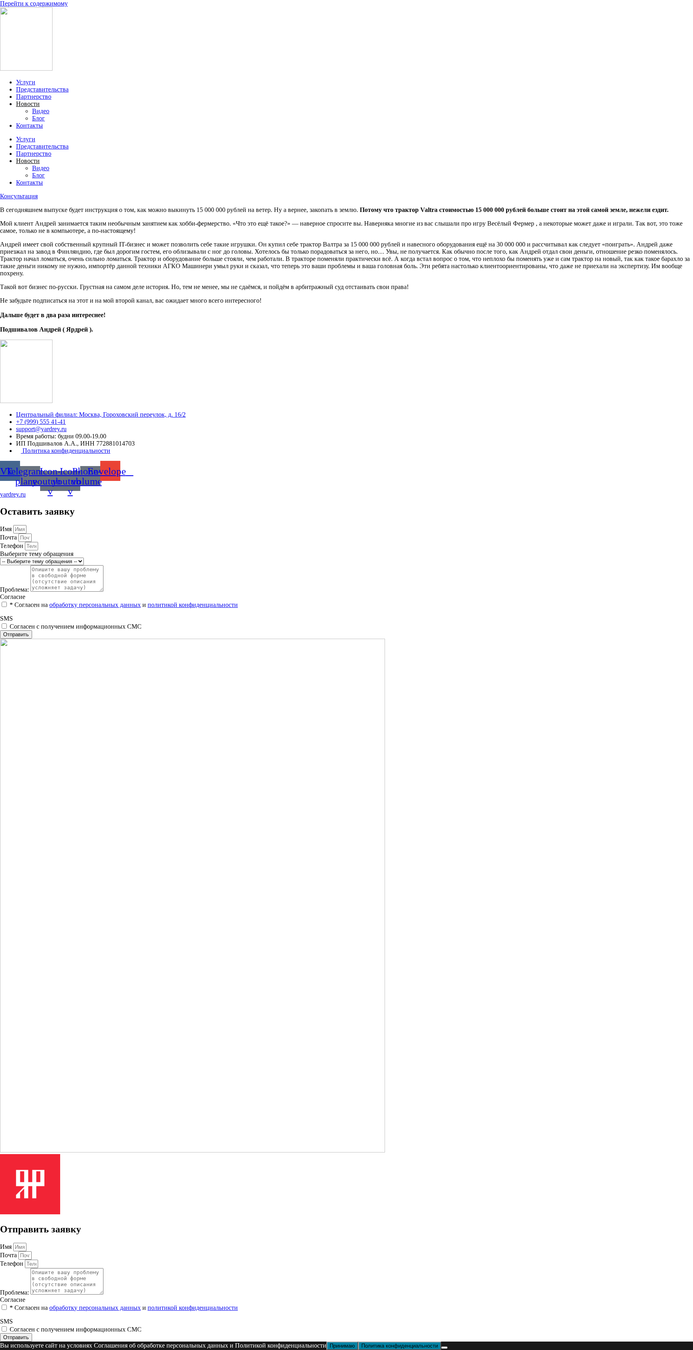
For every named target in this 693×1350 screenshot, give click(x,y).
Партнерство (33, 96)
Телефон (12, 545)
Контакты (29, 125)
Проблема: (15, 589)
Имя (6, 528)
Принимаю (342, 1346)
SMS (6, 618)
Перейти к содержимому (34, 3)
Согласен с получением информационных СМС (76, 626)
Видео (40, 111)
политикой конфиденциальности (193, 604)
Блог (38, 118)
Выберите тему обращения (36, 553)
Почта (9, 537)
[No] (444, 1347)
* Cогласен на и (124, 604)
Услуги (25, 82)
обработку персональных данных (95, 604)
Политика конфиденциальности (399, 1346)
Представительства (42, 89)
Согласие (12, 596)
